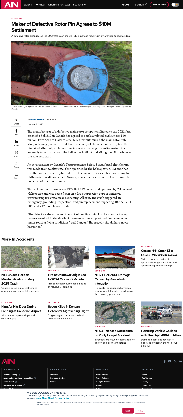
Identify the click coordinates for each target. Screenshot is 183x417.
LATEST (28, 4)
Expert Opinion (102, 378)
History (145, 382)
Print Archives (102, 374)
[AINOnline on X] (175, 361)
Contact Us (146, 385)
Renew (52, 382)
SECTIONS (78, 4)
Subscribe (159, 4)
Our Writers (147, 378)
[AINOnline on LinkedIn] (180, 361)
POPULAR (40, 4)
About (144, 374)
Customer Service (57, 378)
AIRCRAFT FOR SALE (59, 4)
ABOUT (125, 4)
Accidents (16, 18)
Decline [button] (140, 411)
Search (139, 4)
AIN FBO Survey (10, 374)
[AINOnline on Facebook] (165, 361)
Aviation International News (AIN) (18, 378)
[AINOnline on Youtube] (169, 361)
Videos (99, 385)
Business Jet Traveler (12, 385)
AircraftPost (8, 382)
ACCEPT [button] (128, 411)
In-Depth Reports (103, 382)
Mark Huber (37, 119)
